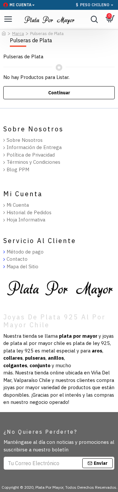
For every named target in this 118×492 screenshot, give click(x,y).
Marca (18, 33)
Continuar (59, 93)
